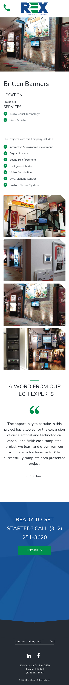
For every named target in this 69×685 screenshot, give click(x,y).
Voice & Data (18, 120)
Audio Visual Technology (25, 114)
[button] (62, 7)
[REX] (34, 8)
